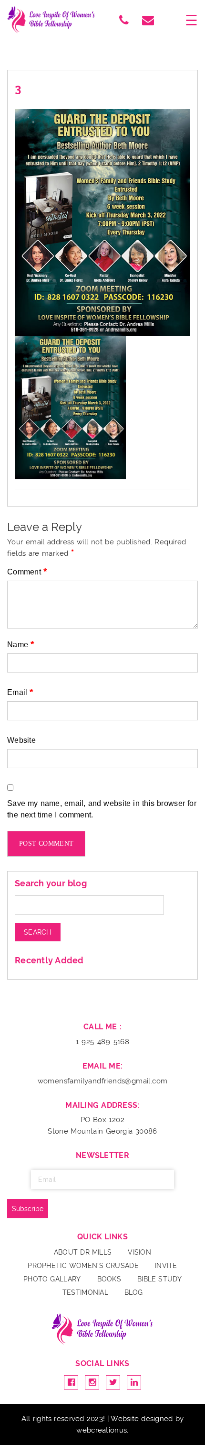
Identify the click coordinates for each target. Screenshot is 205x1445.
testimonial (85, 1292)
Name (20, 644)
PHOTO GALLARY (52, 1279)
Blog (133, 1292)
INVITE (166, 1265)
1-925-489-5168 (103, 1041)
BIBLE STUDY (159, 1279)
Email (20, 692)
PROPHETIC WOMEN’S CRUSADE (83, 1265)
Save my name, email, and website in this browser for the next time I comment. (101, 809)
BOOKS (109, 1279)
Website (21, 740)
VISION (139, 1252)
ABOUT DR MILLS (83, 1252)
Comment (27, 571)
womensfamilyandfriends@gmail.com (103, 1081)
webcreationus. (102, 1430)
